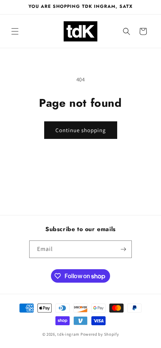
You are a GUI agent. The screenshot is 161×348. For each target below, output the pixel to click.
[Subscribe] (123, 249)
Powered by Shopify (99, 334)
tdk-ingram (68, 334)
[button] (15, 31)
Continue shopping (80, 130)
